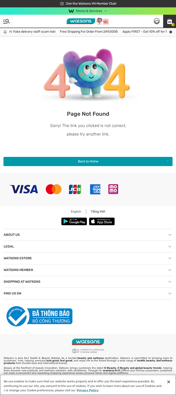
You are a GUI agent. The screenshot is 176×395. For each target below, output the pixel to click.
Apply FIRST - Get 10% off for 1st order (148, 32)
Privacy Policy (88, 390)
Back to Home (88, 161)
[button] (169, 21)
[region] (88, 385)
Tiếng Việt (98, 211)
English (76, 211)
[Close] (169, 382)
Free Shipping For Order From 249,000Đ (87, 32)
